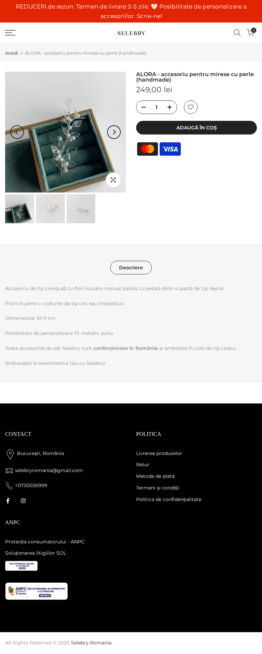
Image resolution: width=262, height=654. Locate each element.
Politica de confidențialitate (168, 499)
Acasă (11, 53)
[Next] (114, 132)
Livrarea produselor (159, 453)
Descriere (131, 267)
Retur (142, 464)
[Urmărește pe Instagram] (23, 501)
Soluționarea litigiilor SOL (35, 553)
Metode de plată (155, 476)
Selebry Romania (91, 643)
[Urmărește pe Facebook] (8, 501)
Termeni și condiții (157, 488)
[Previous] (17, 132)
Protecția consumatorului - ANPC (45, 542)
